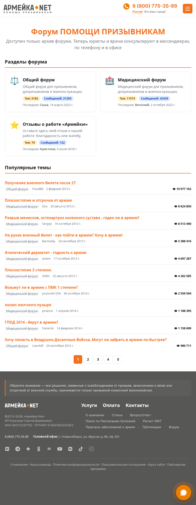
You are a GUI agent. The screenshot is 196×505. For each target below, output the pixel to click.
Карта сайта (156, 465)
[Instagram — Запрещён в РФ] (91, 449)
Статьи (117, 415)
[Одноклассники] (39, 449)
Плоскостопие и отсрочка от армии (38, 200)
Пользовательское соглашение (123, 465)
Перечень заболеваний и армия (110, 427)
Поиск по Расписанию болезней (110, 421)
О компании (95, 415)
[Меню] (187, 8)
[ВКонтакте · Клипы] (70, 449)
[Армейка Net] (27, 8)
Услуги (89, 405)
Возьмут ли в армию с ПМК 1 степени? (41, 287)
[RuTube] (49, 449)
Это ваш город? (155, 11)
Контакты (137, 405)
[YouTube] (60, 449)
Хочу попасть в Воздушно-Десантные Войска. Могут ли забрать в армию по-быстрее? (86, 339)
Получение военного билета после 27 (40, 182)
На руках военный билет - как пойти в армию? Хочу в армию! (63, 235)
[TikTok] (81, 449)
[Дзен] (28, 449)
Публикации (151, 427)
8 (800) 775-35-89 (154, 6)
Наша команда (40, 465)
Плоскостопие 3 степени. (28, 270)
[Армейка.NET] (21, 406)
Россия (137, 11)
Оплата (111, 405)
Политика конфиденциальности (76, 465)
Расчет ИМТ (152, 421)
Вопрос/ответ (140, 415)
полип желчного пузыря (28, 304)
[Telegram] (17, 449)
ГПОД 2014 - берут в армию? (31, 322)
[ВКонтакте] (7, 449)
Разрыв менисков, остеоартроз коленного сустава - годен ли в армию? (72, 217)
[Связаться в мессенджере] (183, 492)
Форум (174, 427)
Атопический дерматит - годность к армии (46, 252)
